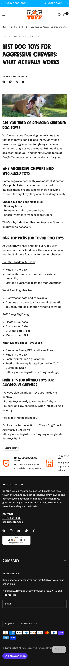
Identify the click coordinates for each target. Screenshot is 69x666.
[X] (11, 82)
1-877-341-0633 (11, 518)
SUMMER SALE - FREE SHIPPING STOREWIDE (35, 3)
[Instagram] (13, 530)
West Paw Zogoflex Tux (17, 290)
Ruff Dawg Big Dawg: (15, 314)
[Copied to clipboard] (24, 82)
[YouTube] (21, 531)
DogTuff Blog (17, 27)
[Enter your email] (63, 604)
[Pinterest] (17, 82)
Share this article (15, 77)
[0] (64, 15)
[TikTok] (36, 530)
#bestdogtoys (12, 448)
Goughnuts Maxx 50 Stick (18, 262)
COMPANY (10, 560)
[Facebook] (4, 82)
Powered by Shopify (48, 648)
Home (5, 27)
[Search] (59, 15)
